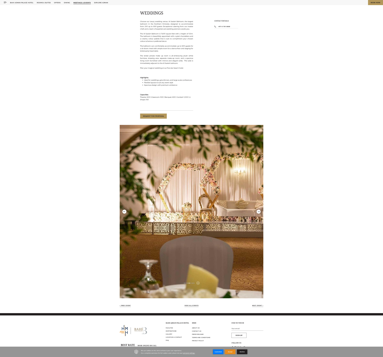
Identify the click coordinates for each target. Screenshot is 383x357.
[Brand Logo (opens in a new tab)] (124, 330)
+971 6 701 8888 (224, 26)
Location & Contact (174, 337)
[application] (191, 352)
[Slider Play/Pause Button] (197, 283)
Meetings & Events (82, 3)
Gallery (169, 334)
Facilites (169, 328)
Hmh (194, 323)
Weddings (151, 13)
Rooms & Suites (44, 3)
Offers (57, 3)
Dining (67, 3)
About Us (195, 328)
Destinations (171, 331)
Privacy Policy (198, 340)
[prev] (124, 212)
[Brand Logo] (141, 330)
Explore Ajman (101, 3)
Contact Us (196, 331)
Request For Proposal (153, 116)
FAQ (167, 340)
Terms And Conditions (201, 337)
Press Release (198, 334)
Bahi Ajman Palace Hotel (21, 3)
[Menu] (5, 2)
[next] (259, 212)
